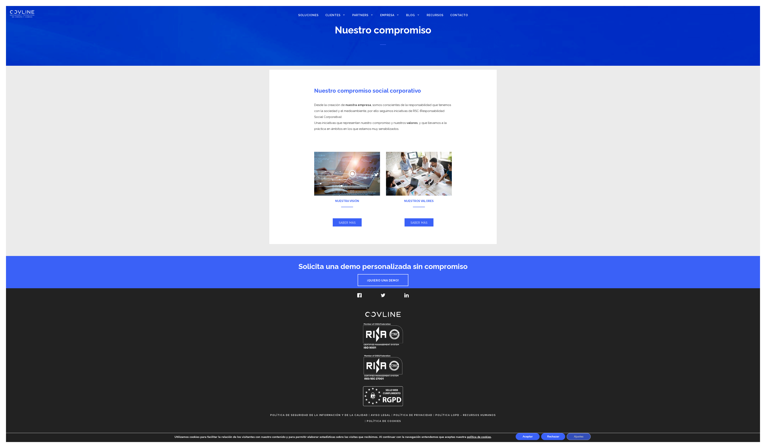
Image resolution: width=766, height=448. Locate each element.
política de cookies (479, 437)
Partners (360, 15)
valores (412, 123)
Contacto (459, 15)
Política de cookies (384, 421)
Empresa (387, 15)
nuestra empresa (358, 105)
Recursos (435, 15)
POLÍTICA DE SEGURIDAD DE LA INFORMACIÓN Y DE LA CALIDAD (319, 415)
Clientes (333, 15)
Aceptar (528, 436)
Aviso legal (381, 415)
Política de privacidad (413, 415)
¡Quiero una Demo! (383, 280)
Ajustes (578, 436)
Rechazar (553, 436)
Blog (410, 15)
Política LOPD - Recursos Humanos (465, 415)
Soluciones (308, 15)
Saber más (347, 222)
